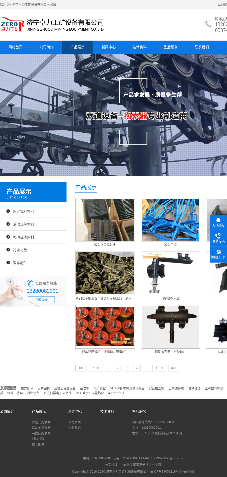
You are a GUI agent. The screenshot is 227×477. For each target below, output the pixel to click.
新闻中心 (109, 47)
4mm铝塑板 (116, 393)
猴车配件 (20, 263)
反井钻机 (43, 388)
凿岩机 (84, 388)
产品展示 (77, 47)
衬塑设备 (33, 393)
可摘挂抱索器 (23, 237)
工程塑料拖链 (214, 388)
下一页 (159, 368)
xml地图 (188, 471)
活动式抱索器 (23, 224)
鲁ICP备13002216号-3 (166, 471)
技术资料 (140, 47)
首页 (81, 368)
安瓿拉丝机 (156, 388)
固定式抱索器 (23, 211)
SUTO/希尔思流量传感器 (127, 388)
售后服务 (171, 47)
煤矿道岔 (100, 388)
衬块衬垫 (20, 250)
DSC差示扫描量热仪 (90, 393)
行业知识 (74, 427)
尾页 (173, 368)
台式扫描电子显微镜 (58, 393)
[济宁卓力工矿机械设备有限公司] (52, 32)
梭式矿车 (27, 388)
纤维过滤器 (15, 393)
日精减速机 (176, 388)
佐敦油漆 (194, 388)
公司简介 (46, 47)
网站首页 (15, 47)
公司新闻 (74, 422)
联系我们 (202, 47)
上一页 (96, 368)
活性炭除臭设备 (65, 388)
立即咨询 (41, 300)
